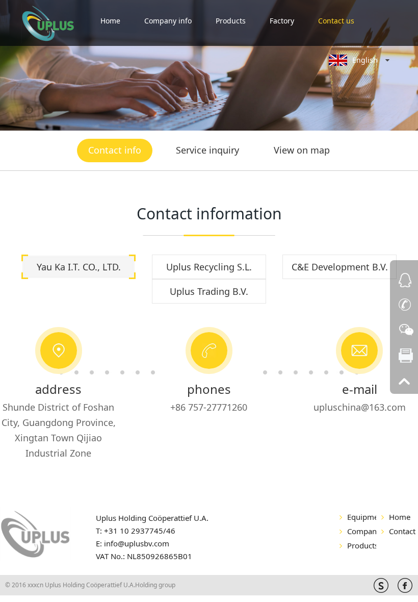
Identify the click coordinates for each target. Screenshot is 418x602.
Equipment (361, 517)
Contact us (336, 21)
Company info (168, 21)
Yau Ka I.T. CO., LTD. (79, 267)
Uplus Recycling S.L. (209, 267)
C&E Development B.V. (340, 267)
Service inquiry (207, 150)
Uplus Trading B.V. (209, 291)
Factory (282, 21)
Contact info (114, 150)
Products (231, 21)
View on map (302, 150)
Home (110, 21)
